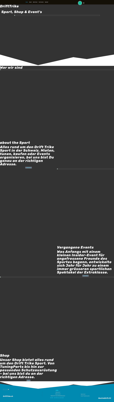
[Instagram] (85, 3)
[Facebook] (88, 3)
